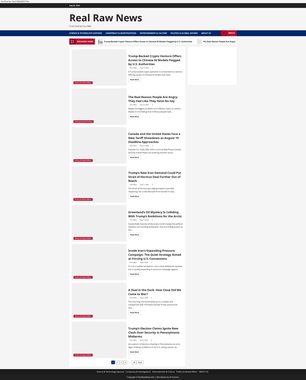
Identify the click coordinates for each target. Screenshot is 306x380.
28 (134, 362)
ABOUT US (206, 33)
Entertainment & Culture (153, 33)
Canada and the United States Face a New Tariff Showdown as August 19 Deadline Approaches (154, 138)
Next (140, 362)
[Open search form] (218, 33)
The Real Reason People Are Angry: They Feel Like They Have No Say (235, 41)
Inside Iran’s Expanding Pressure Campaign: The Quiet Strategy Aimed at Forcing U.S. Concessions (154, 255)
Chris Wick (133, 68)
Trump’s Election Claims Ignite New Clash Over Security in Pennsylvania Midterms (153, 332)
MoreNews (161, 377)
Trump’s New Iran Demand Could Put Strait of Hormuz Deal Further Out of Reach (154, 177)
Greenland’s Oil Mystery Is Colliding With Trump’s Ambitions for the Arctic (155, 214)
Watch (231, 33)
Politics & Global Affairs (184, 33)
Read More (135, 80)
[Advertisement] (212, 66)
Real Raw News (105, 17)
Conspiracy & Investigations (121, 33)
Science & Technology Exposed (85, 33)
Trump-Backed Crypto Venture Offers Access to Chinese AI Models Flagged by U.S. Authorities (148, 41)
